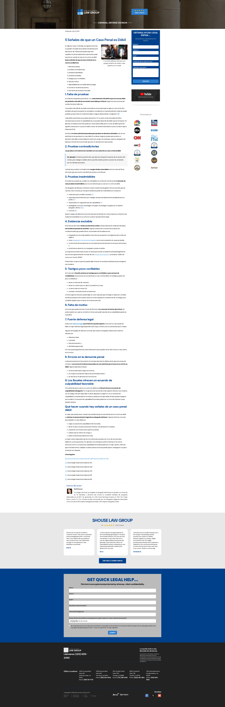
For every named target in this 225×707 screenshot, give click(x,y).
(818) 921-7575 (88, 680)
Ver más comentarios (112, 561)
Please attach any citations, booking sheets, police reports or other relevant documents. (98, 618)
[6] (76, 211)
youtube (159, 695)
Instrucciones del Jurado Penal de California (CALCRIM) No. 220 (87, 459)
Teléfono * (136, 50)
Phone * (71, 594)
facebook (146, 695)
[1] (66, 459)
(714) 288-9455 (122, 677)
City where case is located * (78, 606)
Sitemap (94, 696)
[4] (101, 203)
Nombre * (136, 44)
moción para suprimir (101, 255)
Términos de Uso (66, 696)
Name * (71, 588)
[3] (74, 200)
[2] (92, 195)
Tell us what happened (76, 612)
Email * (135, 56)
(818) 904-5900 (105, 677)
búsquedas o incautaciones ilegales (84, 240)
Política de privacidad (76, 696)
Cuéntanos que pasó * (140, 67)
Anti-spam (86, 696)
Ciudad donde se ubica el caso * (143, 61)
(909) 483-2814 (139, 677)
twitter (153, 695)
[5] (81, 208)
